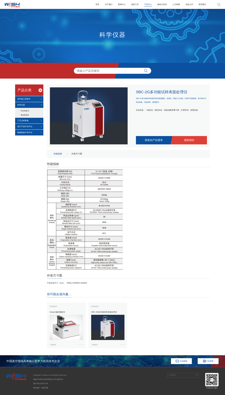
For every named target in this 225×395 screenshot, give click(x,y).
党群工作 (135, 4)
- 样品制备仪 (24, 111)
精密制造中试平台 (24, 132)
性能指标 (58, 154)
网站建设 (36, 388)
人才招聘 (176, 4)
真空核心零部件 (23, 99)
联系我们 (202, 4)
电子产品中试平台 (24, 126)
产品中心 (148, 4)
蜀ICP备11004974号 (40, 383)
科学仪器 (21, 105)
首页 (97, 4)
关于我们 (108, 4)
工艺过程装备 (23, 121)
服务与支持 (162, 4)
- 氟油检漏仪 (24, 115)
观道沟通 (44, 388)
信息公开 (189, 4)
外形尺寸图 (76, 154)
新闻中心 (122, 4)
